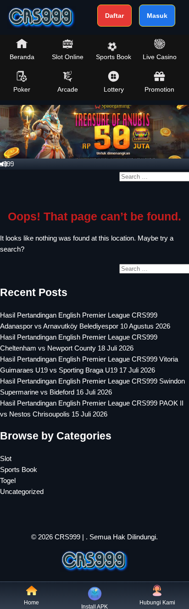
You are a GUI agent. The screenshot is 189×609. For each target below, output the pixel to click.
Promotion (159, 89)
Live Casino (160, 56)
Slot (5, 458)
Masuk (157, 15)
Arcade (67, 89)
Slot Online (67, 56)
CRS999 (67, 537)
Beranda (22, 56)
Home (31, 602)
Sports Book (113, 56)
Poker (21, 89)
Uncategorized (22, 491)
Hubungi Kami (157, 602)
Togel (8, 480)
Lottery (114, 89)
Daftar (114, 15)
